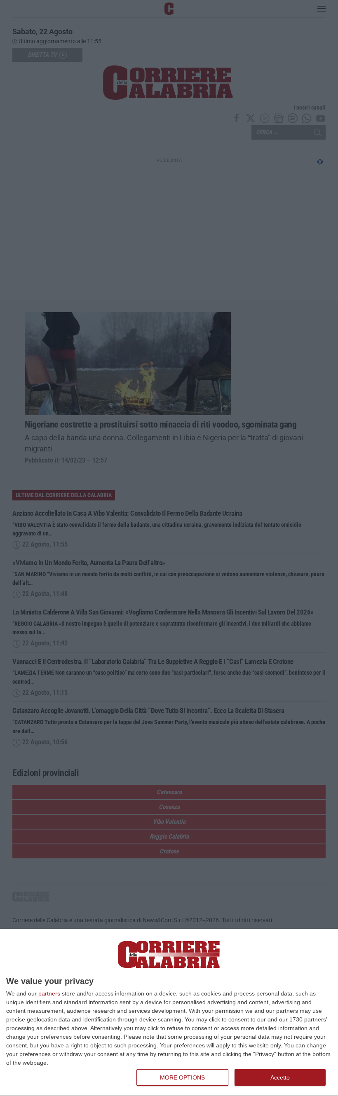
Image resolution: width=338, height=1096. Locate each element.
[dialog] (169, 1012)
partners (49, 993)
